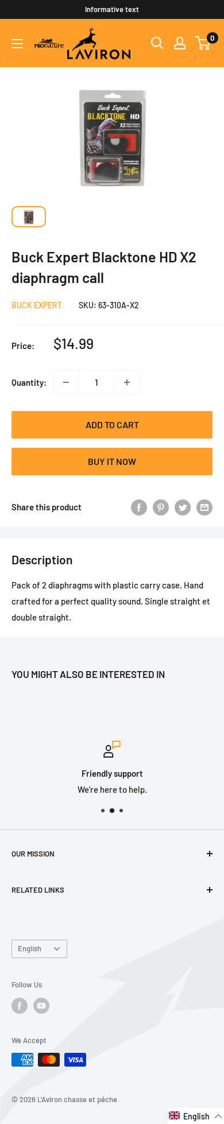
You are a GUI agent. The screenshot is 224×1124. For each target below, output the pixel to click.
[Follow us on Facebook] (19, 1006)
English (29, 948)
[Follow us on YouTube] (41, 1006)
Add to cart (112, 424)
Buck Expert (36, 305)
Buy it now (112, 461)
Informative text (112, 9)
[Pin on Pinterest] (161, 507)
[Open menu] (17, 43)
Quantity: (29, 382)
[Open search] (157, 43)
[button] (196, 1116)
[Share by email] (204, 507)
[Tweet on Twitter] (183, 507)
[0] (203, 43)
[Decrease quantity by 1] (66, 382)
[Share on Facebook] (139, 507)
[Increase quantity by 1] (127, 382)
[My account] (180, 43)
